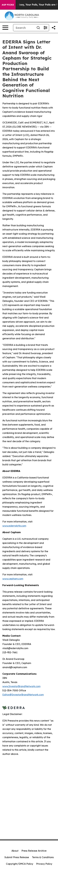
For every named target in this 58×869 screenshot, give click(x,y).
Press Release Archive (34, 850)
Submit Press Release (16, 857)
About (14, 850)
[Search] (38, 27)
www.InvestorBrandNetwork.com (21, 686)
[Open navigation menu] (5, 28)
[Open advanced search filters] (45, 27)
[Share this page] (53, 28)
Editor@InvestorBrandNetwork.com (23, 694)
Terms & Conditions (43, 857)
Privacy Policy (44, 863)
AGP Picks (8, 4)
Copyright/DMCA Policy (19, 863)
